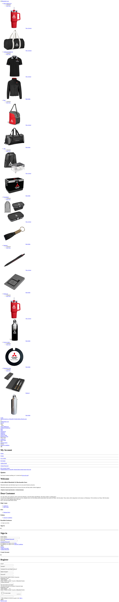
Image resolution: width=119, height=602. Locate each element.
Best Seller (28, 99)
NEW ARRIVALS (7, 3)
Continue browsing (19, 489)
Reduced (27, 393)
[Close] (1, 446)
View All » (8, 6)
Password (3, 540)
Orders (2, 419)
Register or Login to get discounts (8, 489)
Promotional (6, 197)
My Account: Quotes (5, 468)
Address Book (20, 419)
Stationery (5, 245)
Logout (25, 419)
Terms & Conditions (5, 445)
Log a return (3, 458)
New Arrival (28, 76)
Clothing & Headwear (8, 51)
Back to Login (4, 600)
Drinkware (5, 293)
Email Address (4, 537)
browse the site (25, 475)
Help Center (3, 440)
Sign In (2, 422)
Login (2, 417)
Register (2, 547)
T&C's (20, 598)
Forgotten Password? (9, 539)
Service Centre (6, 342)
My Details (14, 419)
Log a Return (9, 419)
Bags (4, 100)
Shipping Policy (4, 442)
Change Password (4, 465)
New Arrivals (28, 28)
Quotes (5, 419)
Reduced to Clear (7, 368)
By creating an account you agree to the (12, 598)
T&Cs (15, 543)
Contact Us (3, 439)
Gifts (4, 148)
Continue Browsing (5, 549)
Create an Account (5, 548)
